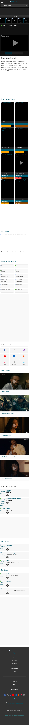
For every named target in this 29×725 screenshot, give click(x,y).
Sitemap (14, 684)
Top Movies (5, 541)
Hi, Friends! (4, 173)
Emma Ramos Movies (8, 99)
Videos (14, 671)
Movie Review (9, 500)
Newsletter (14, 364)
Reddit (24, 358)
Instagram (24, 351)
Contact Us (14, 681)
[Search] (26, 5)
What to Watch (14, 668)
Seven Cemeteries (20, 173)
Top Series (4, 570)
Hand (17, 121)
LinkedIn (14, 358)
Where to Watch (5, 124)
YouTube (4, 358)
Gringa (3, 199)
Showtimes (14, 666)
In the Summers (19, 147)
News (14, 674)
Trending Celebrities (7, 261)
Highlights (14, 16)
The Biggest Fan (5, 147)
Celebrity (11, 27)
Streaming (14, 663)
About (14, 679)
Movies (14, 657)
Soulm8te (4, 121)
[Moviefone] (14, 2)
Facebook (5, 351)
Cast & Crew (18, 126)
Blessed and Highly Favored (22, 199)
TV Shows (14, 660)
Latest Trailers (5, 370)
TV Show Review (9, 492)
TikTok (5, 364)
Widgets (23, 364)
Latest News (5, 231)
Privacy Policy (14, 689)
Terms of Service (14, 687)
